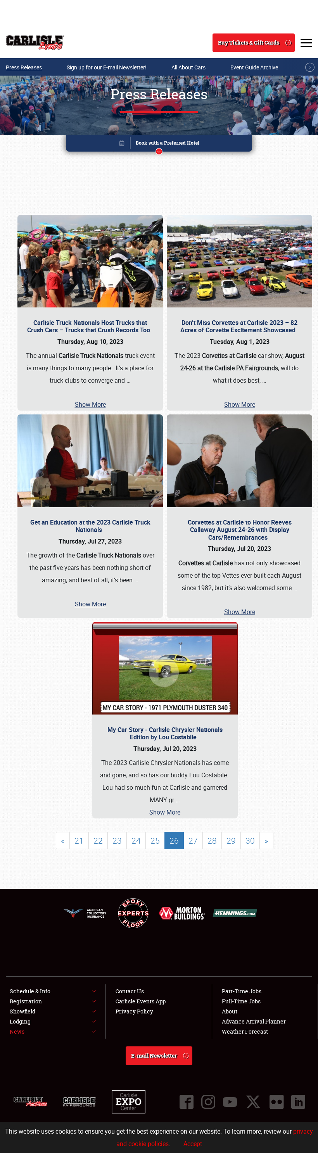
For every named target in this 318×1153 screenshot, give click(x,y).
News (17, 1031)
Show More (90, 404)
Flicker (276, 1102)
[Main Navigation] (306, 43)
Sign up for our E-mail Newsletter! (107, 67)
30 (250, 840)
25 (155, 840)
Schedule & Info (30, 991)
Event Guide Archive (254, 67)
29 (231, 840)
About (229, 1011)
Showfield (22, 1011)
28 (212, 840)
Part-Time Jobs (241, 991)
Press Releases (24, 67)
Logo (35, 42)
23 (117, 840)
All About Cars (188, 67)
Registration (26, 1001)
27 (193, 840)
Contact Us (130, 991)
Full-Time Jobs (241, 1001)
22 (98, 840)
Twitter (253, 1102)
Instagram (208, 1102)
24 (136, 840)
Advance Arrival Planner (254, 1021)
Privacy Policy (134, 1011)
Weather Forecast (245, 1031)
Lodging (20, 1021)
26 (174, 840)
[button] (159, 145)
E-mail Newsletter (154, 1055)
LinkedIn (298, 1102)
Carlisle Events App (141, 1001)
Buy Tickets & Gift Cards (248, 42)
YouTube (230, 1102)
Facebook (187, 1102)
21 (79, 840)
